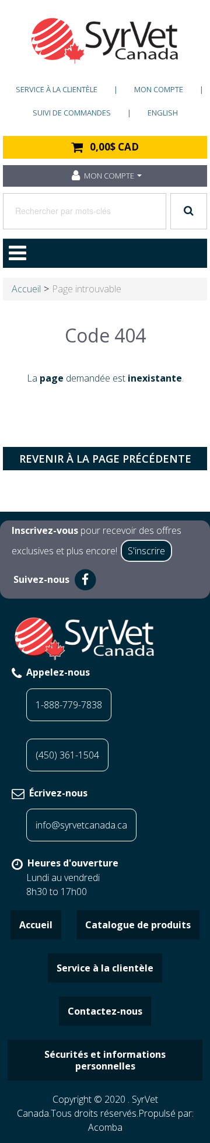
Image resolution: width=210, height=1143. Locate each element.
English (163, 112)
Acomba (105, 1127)
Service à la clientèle (56, 89)
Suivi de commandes (72, 112)
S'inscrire (146, 550)
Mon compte (158, 89)
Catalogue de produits (138, 924)
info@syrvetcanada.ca (81, 825)
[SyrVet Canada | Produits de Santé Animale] (105, 41)
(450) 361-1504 (67, 755)
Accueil (26, 288)
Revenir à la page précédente (105, 459)
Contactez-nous (105, 1011)
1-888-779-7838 (69, 704)
